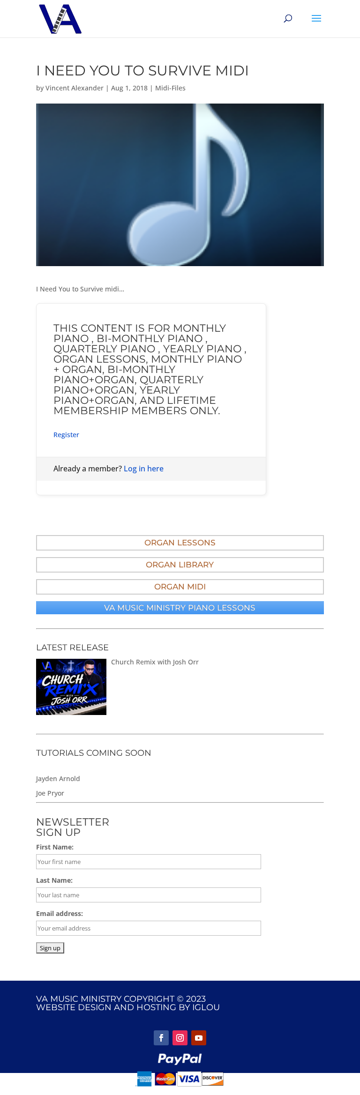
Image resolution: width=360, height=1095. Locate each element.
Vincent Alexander (74, 87)
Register (66, 434)
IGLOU (206, 1007)
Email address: (59, 913)
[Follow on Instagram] (180, 1037)
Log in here (144, 468)
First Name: (55, 846)
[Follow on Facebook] (161, 1037)
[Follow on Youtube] (198, 1037)
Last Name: (54, 880)
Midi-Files (170, 87)
